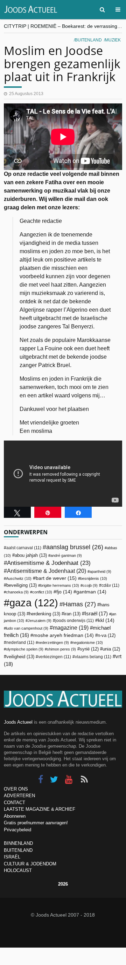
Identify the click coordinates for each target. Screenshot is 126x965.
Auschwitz (18, 578)
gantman (91, 591)
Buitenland (88, 40)
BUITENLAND (18, 850)
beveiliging (21, 585)
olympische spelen (24, 649)
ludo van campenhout (27, 628)
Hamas (79, 604)
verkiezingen (54, 656)
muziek (113, 40)
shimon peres (61, 649)
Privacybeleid (17, 829)
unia (111, 649)
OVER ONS (16, 789)
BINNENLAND (18, 843)
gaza (33, 602)
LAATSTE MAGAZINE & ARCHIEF (39, 809)
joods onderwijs (74, 620)
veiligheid (20, 656)
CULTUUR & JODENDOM (30, 863)
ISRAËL (12, 856)
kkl (106, 620)
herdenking (44, 613)
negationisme (87, 642)
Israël (96, 613)
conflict (42, 592)
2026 (63, 884)
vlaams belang (93, 656)
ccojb (90, 585)
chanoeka (17, 592)
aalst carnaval (23, 547)
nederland (20, 642)
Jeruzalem (39, 620)
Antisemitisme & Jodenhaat (49, 562)
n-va (106, 635)
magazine (71, 628)
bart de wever (56, 578)
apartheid (100, 571)
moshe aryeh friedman (63, 635)
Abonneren (15, 816)
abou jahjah (31, 555)
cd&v (110, 585)
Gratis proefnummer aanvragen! (36, 822)
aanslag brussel (74, 547)
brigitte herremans (59, 585)
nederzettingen (53, 642)
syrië (89, 649)
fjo (64, 591)
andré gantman (66, 555)
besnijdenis (93, 578)
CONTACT (14, 802)
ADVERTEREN (19, 795)
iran (72, 613)
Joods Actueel (18, 722)
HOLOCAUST (18, 870)
